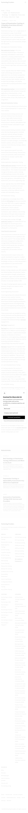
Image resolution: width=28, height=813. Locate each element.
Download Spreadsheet (14, 417)
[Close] (24, 392)
